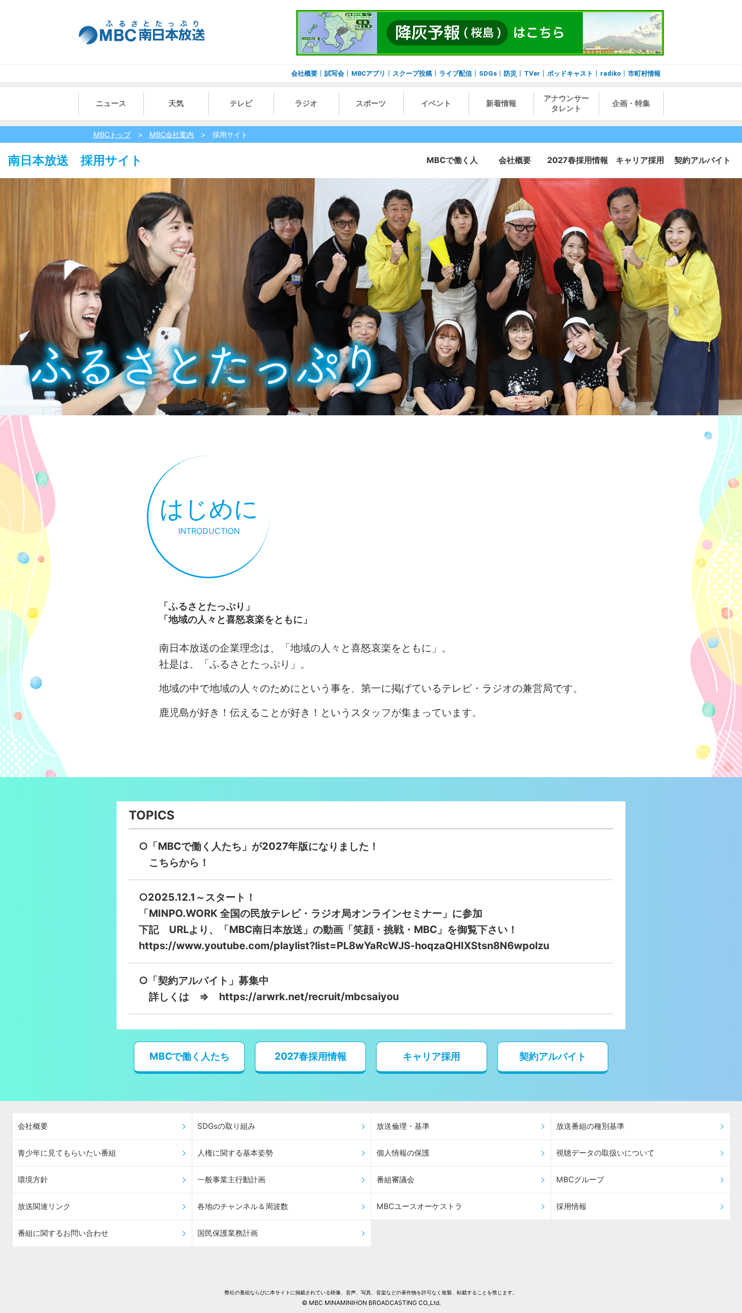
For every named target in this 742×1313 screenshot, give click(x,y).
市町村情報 (644, 73)
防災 (510, 73)
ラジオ (306, 103)
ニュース (111, 103)
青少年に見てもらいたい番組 (67, 1153)
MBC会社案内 (171, 134)
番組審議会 (395, 1179)
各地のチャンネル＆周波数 (242, 1206)
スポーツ (371, 103)
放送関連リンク (44, 1206)
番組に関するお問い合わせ (63, 1233)
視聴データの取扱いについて (605, 1153)
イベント (436, 103)
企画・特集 (631, 103)
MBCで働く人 (452, 160)
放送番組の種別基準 (590, 1126)
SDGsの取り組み (226, 1126)
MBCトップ (112, 134)
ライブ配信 (455, 73)
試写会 (334, 73)
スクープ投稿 (412, 73)
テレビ (241, 103)
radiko (610, 73)
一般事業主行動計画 (231, 1179)
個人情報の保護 (403, 1153)
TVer (532, 73)
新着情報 (501, 103)
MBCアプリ (368, 73)
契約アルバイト (702, 160)
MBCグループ (580, 1179)
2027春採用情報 (577, 160)
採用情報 (571, 1206)
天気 (176, 103)
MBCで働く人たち (189, 1056)
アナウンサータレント (566, 103)
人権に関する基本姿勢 (235, 1153)
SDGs (488, 73)
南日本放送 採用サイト (75, 160)
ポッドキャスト (570, 73)
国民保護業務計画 (227, 1233)
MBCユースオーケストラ (419, 1206)
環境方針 (33, 1179)
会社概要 (304, 73)
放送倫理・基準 (403, 1126)
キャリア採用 (640, 160)
